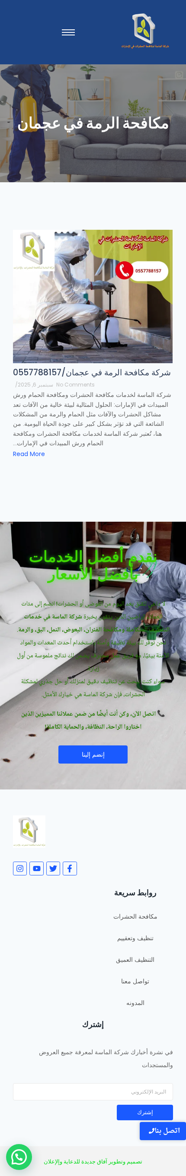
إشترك (145, 1112)
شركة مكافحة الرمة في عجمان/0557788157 (92, 372)
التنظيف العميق (135, 959)
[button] (19, 1157)
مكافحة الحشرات (135, 916)
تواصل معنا (135, 981)
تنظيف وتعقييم (135, 938)
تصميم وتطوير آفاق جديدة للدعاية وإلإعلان (93, 1161)
